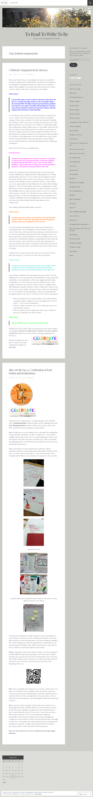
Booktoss (72, 178)
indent (71, 255)
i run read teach (74, 216)
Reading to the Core (75, 135)
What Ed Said (73, 174)
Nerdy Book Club (74, 239)
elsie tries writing (74, 89)
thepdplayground (74, 187)
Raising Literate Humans (76, 182)
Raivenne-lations (74, 118)
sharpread (72, 203)
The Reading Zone (75, 162)
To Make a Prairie (74, 247)
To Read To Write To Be (46, 34)
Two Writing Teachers (17, 425)
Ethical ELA (72, 93)
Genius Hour (73, 220)
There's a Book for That (76, 149)
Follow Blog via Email (78, 48)
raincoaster (72, 166)
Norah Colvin (73, 170)
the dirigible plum (74, 157)
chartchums (73, 251)
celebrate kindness (75, 126)
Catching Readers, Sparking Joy (79, 224)
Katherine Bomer (74, 114)
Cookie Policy (38, 794)
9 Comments (29, 377)
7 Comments (29, 74)
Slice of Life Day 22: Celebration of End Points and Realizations (30, 371)
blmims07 (72, 195)
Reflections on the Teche (77, 153)
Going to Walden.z (75, 101)
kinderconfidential (74, 199)
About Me (14, 3)
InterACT (72, 207)
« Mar (4, 782)
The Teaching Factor (75, 191)
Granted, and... (73, 139)
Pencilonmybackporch (76, 97)
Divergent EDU (74, 105)
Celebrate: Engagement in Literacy (28, 70)
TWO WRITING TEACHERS (77, 212)
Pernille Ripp (73, 234)
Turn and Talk (73, 130)
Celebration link (19, 423)
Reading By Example (75, 243)
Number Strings (74, 110)
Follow (73, 65)
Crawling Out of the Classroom (79, 122)
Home (5, 3)
